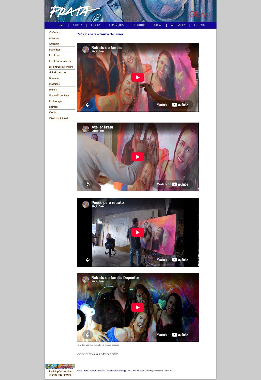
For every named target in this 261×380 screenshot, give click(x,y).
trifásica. (116, 345)
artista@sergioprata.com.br (159, 371)
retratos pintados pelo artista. (104, 354)
